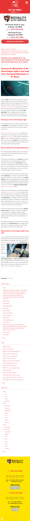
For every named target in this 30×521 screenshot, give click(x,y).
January (7, 448)
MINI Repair (6, 317)
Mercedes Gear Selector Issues (11, 375)
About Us (9, 49)
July (6, 415)
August (6, 413)
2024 (4, 424)
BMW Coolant (6, 346)
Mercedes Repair (7, 306)
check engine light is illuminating (11, 133)
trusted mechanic (10, 136)
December (7, 406)
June (6, 394)
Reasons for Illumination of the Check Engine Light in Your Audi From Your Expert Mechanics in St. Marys (15, 52)
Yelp (18, 487)
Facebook (11, 487)
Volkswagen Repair (8, 320)
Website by (19, 520)
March (6, 398)
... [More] (3, 338)
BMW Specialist (7, 370)
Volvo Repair (6, 322)
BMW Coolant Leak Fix (9, 358)
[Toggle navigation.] (27, 2)
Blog (14, 49)
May (6, 417)
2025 (4, 403)
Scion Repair (6, 332)
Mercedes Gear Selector (9, 372)
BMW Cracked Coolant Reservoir (12, 361)
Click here (13, 12)
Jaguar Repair (6, 310)
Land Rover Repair (8, 313)
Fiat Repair (6, 308)
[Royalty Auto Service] (15, 18)
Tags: (3, 343)
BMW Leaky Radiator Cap (10, 363)
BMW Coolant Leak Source (10, 353)
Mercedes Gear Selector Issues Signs (13, 379)
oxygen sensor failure (11, 192)
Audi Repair (10, 278)
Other (4, 287)
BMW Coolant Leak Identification (12, 351)
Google (15, 487)
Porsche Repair (7, 315)
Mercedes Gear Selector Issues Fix (12, 377)
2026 (4, 391)
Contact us (7, 266)
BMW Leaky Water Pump (9, 365)
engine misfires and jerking (7, 186)
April (6, 396)
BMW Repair (6, 301)
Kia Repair (5, 334)
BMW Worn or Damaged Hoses (11, 368)
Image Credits (9, 520)
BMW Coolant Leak (8, 349)
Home (3, 49)
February (7, 401)
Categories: (5, 284)
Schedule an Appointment (15, 41)
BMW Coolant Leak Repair (10, 356)
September (8, 410)
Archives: (4, 388)
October (7, 408)
